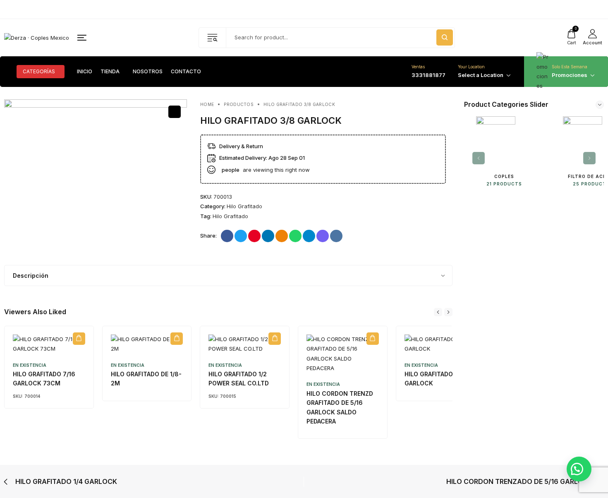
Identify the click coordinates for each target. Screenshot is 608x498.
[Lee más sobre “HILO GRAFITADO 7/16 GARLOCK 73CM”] (79, 338)
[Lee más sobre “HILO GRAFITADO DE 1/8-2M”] (176, 338)
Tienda (110, 71)
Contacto (186, 71)
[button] (579, 469)
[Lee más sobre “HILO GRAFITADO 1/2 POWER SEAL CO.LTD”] (274, 338)
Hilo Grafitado (244, 206)
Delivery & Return (241, 146)
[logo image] (36, 37)
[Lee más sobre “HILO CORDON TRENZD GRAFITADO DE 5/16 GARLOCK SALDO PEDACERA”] (372, 338)
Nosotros (148, 71)
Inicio (84, 71)
